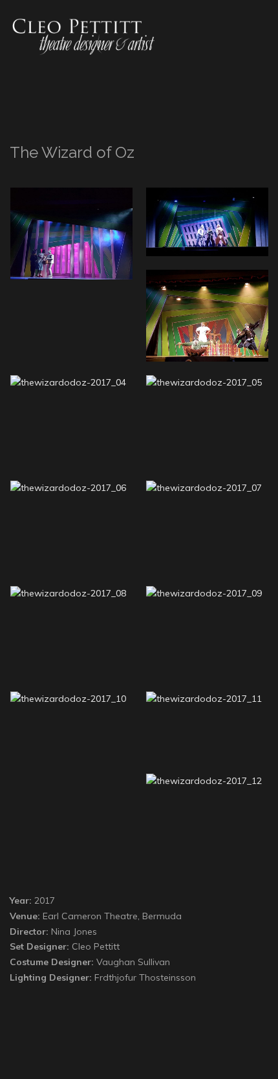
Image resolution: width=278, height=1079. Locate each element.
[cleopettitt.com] (87, 36)
